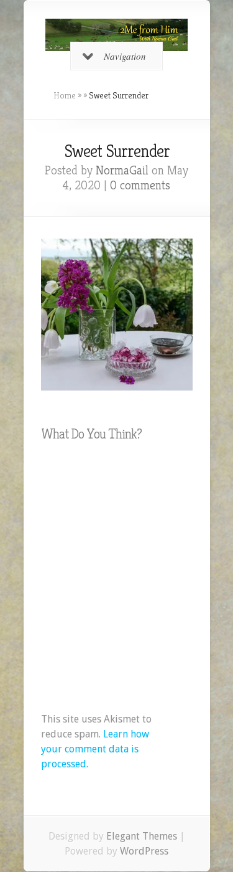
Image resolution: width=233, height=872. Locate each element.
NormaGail (122, 170)
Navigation (125, 56)
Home (64, 95)
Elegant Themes (141, 836)
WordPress (144, 851)
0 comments (140, 185)
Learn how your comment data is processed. (95, 749)
